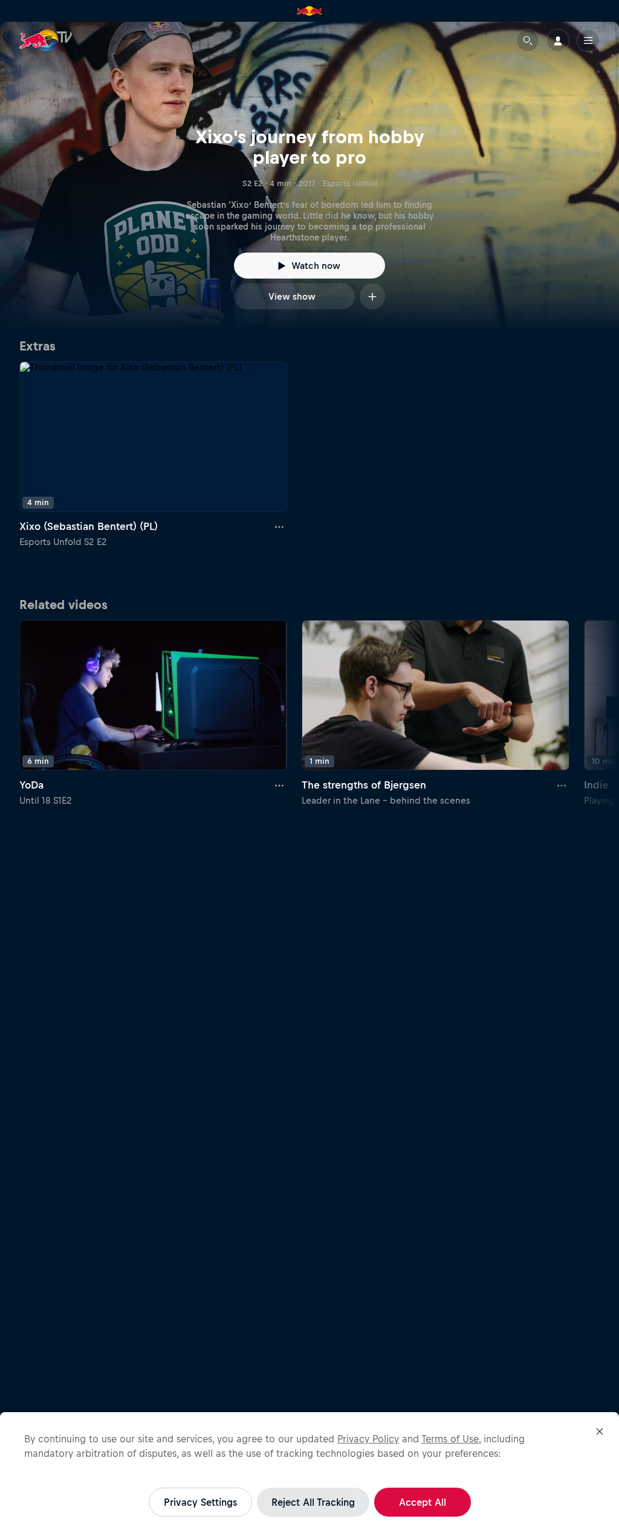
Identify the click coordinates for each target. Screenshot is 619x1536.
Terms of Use (450, 1438)
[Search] (527, 40)
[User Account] (557, 40)
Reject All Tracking (313, 1502)
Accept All (422, 1502)
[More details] (280, 526)
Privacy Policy (368, 1438)
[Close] (600, 1431)
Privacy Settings (200, 1502)
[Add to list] (372, 296)
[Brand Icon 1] (309, 11)
